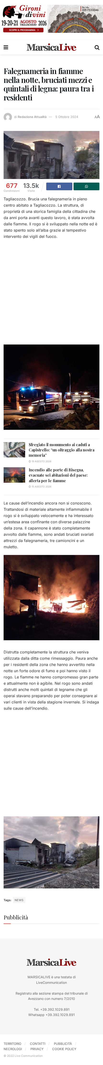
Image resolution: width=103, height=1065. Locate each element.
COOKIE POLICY (64, 1049)
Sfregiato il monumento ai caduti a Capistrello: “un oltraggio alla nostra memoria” (61, 450)
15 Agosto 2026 (41, 486)
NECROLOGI (13, 1049)
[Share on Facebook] (59, 186)
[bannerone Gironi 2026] (51, 18)
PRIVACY (37, 1049)
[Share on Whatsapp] (87, 186)
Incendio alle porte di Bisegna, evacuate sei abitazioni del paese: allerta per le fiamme (58, 475)
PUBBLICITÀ (63, 1044)
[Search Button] (97, 47)
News (19, 900)
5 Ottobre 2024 (66, 117)
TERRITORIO (12, 1044)
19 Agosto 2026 (41, 461)
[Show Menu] (6, 47)
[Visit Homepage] (51, 47)
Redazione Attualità (32, 117)
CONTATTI (37, 1044)
